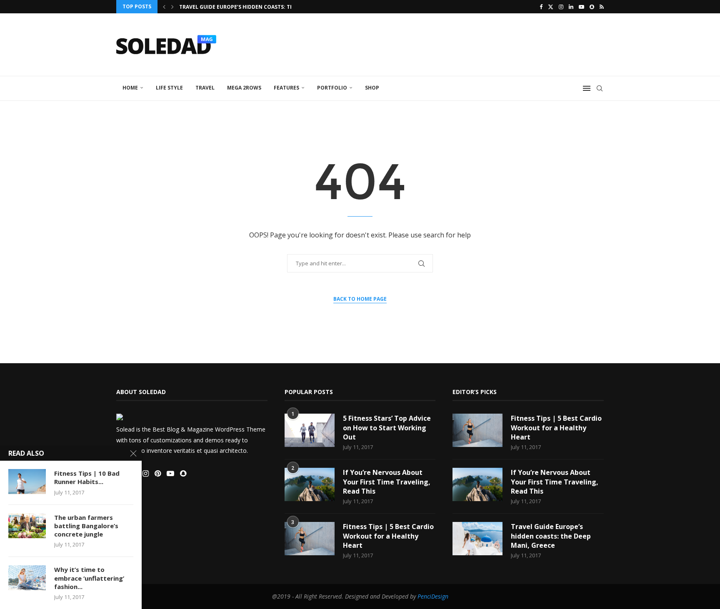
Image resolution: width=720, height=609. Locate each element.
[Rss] (602, 6)
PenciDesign (433, 596)
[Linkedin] (571, 6)
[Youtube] (581, 6)
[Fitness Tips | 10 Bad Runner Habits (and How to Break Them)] (27, 481)
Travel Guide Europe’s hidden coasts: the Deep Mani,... (255, 6)
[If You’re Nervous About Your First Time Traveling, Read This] (310, 484)
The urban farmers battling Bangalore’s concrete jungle (86, 526)
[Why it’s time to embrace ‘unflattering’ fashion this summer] (27, 577)
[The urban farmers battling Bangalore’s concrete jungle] (27, 525)
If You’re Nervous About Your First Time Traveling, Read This (386, 482)
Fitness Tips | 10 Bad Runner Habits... (87, 477)
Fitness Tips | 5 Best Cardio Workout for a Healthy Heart (388, 536)
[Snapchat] (592, 6)
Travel (205, 87)
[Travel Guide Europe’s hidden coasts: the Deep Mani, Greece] (477, 538)
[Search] (599, 88)
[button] (164, 6)
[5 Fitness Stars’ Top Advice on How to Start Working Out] (310, 430)
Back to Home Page (360, 298)
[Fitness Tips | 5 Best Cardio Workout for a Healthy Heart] (310, 538)
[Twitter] (550, 6)
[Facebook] (541, 6)
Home (130, 87)
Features (286, 87)
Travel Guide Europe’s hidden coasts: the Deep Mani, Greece (551, 536)
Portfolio (332, 87)
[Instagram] (561, 6)
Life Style (169, 87)
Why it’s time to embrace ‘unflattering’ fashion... (89, 578)
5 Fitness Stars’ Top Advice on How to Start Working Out (387, 428)
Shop (372, 87)
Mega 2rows (244, 87)
